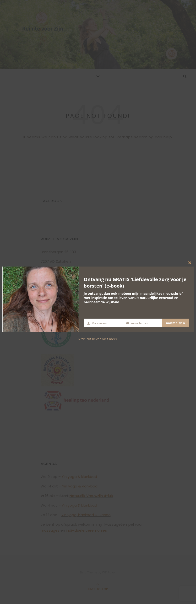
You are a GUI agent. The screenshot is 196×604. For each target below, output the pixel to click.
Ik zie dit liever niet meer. (98, 339)
